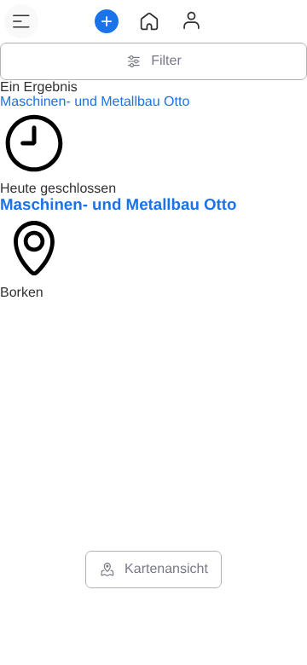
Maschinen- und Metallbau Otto (94, 102)
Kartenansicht (166, 569)
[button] (21, 21)
